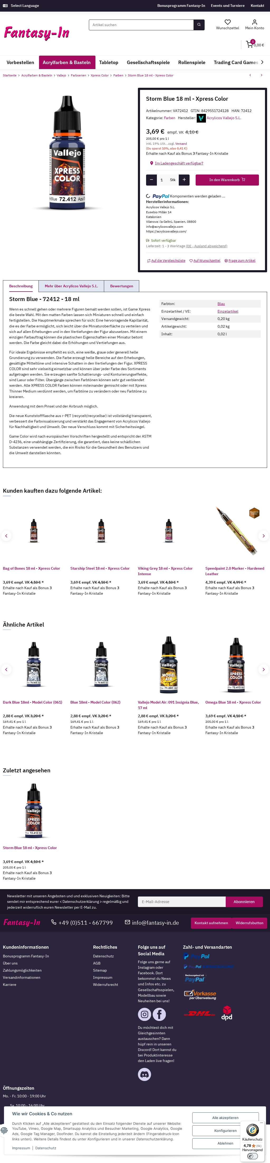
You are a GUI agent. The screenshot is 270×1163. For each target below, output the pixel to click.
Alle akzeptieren (225, 1118)
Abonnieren (244, 901)
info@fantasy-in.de (155, 922)
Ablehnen (225, 1143)
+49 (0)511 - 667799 (86, 922)
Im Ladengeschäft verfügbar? (179, 163)
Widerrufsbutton (249, 922)
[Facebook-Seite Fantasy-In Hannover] (159, 1013)
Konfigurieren (225, 1130)
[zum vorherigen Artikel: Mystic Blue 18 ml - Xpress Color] (250, 75)
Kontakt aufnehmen (211, 922)
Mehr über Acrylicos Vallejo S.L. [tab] (71, 286)
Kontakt (257, 5)
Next (263, 536)
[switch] (252, 1156)
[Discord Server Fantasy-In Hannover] (144, 1074)
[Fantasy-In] (36, 33)
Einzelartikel (228, 311)
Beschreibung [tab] (21, 286)
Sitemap (100, 970)
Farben (169, 117)
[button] (254, 25)
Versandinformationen (21, 977)
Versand (181, 143)
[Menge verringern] (151, 180)
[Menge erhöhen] (184, 180)
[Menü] (261, 1124)
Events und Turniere (228, 5)
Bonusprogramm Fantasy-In (181, 5)
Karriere (9, 984)
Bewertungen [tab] (121, 286)
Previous (6, 536)
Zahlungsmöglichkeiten (22, 970)
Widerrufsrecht (105, 984)
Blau (221, 303)
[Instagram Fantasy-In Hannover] (144, 1013)
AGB (96, 963)
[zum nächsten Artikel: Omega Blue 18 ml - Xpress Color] (261, 75)
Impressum (102, 977)
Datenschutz (103, 956)
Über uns (10, 963)
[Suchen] (199, 25)
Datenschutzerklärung (80, 901)
